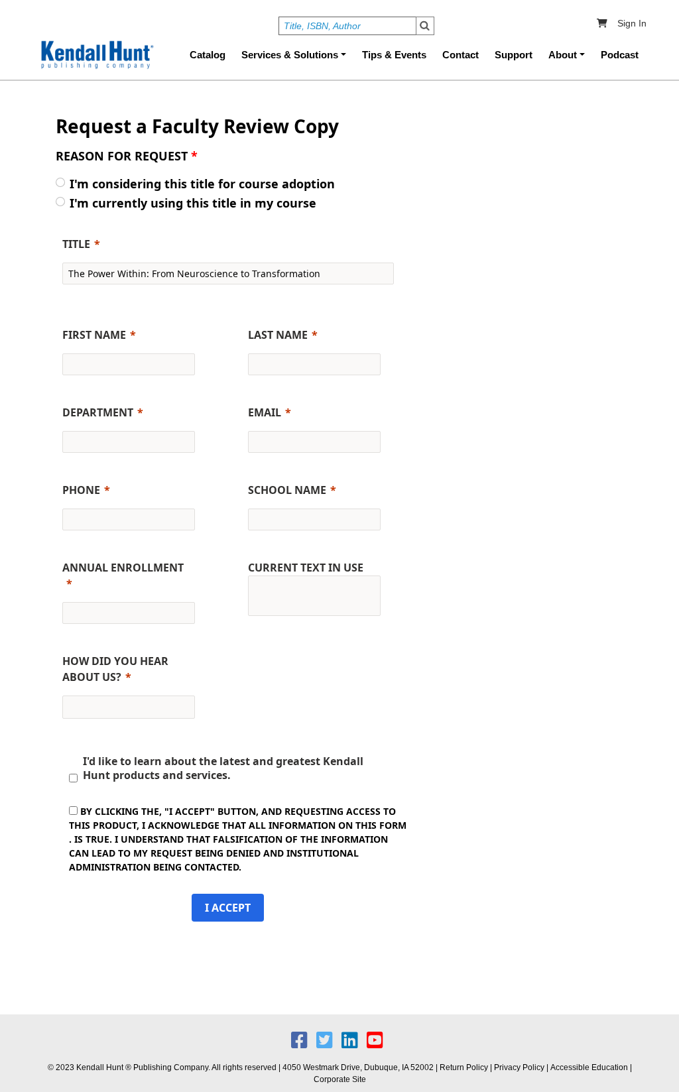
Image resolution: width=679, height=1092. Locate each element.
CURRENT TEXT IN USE (305, 567)
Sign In (632, 23)
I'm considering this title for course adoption (202, 184)
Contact (460, 54)
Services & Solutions (289, 54)
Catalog (207, 54)
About (562, 54)
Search (425, 26)
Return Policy (464, 1067)
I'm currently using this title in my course (193, 203)
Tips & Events (394, 54)
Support (513, 54)
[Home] (96, 55)
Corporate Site (340, 1079)
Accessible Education (589, 1067)
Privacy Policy (519, 1067)
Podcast (620, 54)
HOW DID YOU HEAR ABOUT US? (115, 669)
